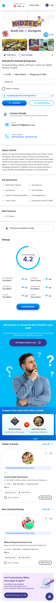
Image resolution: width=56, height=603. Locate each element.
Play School (25, 492)
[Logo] (3, 5)
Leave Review (28, 307)
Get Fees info (8, 82)
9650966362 (17, 137)
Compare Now (28, 425)
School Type (34, 5)
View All (46, 444)
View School (45, 498)
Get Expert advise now (25, 342)
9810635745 (31, 137)
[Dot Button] (35, 438)
